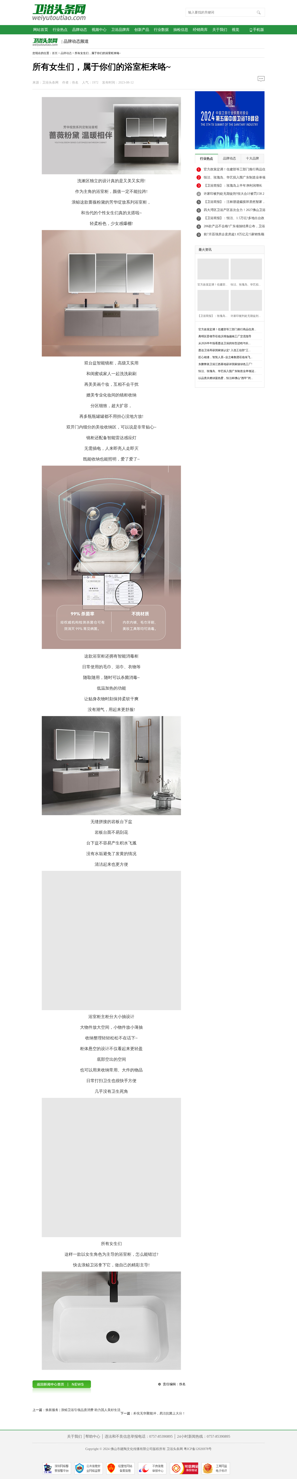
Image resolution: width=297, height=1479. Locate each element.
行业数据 (161, 30)
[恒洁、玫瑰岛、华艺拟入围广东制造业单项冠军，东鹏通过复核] (244, 268)
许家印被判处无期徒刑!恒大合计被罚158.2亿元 (234, 195)
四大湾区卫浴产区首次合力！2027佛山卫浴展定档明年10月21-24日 (234, 211)
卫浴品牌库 (120, 30)
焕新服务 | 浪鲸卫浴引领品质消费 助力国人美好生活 (82, 1410)
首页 (55, 53)
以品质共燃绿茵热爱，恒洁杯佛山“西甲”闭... (225, 378)
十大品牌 (252, 158)
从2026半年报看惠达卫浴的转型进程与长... (224, 343)
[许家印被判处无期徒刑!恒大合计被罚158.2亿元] (244, 300)
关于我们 (219, 30)
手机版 (258, 30)
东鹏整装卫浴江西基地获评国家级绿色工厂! (225, 364)
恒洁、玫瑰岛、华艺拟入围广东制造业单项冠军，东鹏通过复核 (234, 179)
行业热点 (60, 30)
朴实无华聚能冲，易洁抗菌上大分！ (159, 1413)
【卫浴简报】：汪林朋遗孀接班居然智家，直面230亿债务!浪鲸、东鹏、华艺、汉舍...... (234, 203)
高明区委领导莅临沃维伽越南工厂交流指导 (224, 336)
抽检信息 (180, 30)
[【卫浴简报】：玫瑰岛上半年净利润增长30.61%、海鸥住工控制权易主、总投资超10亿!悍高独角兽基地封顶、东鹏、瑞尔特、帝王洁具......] (211, 300)
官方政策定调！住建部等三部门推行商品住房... (227, 329)
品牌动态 (79, 30)
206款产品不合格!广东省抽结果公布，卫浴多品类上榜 (234, 227)
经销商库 (200, 30)
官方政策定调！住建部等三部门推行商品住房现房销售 (234, 171)
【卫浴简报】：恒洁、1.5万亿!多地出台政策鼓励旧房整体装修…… (234, 219)
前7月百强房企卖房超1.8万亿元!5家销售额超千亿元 (234, 236)
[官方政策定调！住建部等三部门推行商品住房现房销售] (211, 268)
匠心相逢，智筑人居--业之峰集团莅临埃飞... (225, 357)
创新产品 (141, 30)
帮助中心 (92, 1436)
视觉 (235, 30)
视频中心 (99, 30)
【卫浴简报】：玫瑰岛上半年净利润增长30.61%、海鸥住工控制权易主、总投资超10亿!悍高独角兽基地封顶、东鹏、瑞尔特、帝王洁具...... (235, 187)
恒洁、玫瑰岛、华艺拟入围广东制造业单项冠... (227, 371)
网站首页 (40, 30)
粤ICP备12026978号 (198, 1449)
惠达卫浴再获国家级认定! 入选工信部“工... (224, 350)
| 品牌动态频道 (74, 41)
